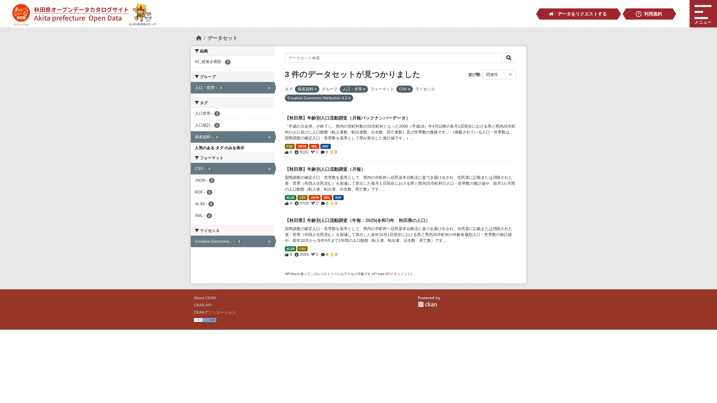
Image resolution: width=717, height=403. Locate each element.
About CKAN (205, 298)
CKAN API (202, 305)
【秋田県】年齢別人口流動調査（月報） (325, 169)
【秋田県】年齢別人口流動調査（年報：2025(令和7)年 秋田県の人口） (357, 220)
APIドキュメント (398, 274)
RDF (325, 146)
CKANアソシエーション (215, 312)
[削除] (315, 89)
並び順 (474, 74)
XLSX (290, 197)
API (374, 274)
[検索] (509, 58)
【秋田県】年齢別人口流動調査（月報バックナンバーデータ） (347, 118)
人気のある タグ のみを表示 (219, 148)
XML (314, 146)
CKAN (427, 304)
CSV (290, 146)
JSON (302, 146)
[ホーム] (199, 38)
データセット (223, 38)
